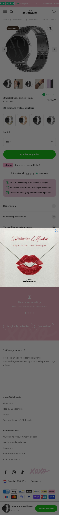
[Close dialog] (56, 230)
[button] (29, 257)
